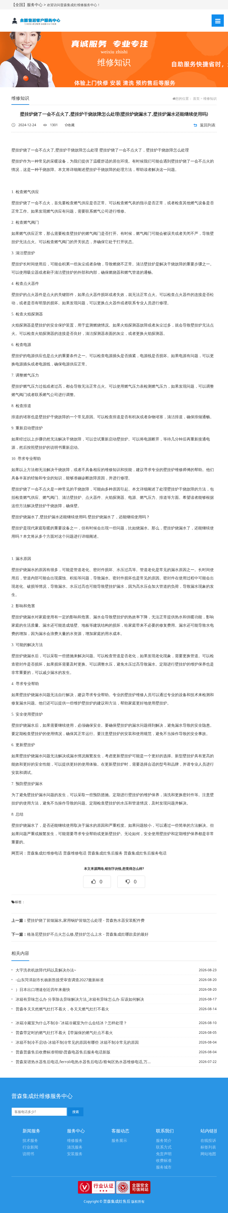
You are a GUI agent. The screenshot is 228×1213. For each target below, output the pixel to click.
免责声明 (164, 1154)
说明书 (28, 1154)
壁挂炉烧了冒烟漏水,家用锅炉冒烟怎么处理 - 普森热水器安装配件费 (78, 920)
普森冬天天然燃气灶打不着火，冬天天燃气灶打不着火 (62, 1009)
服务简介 (164, 1141)
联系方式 (164, 1147)
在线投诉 (208, 1141)
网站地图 (208, 1154)
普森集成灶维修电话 (44, 853)
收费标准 (164, 1161)
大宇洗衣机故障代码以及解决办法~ (46, 970)
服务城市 (164, 1167)
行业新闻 (30, 1147)
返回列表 (207, 125)
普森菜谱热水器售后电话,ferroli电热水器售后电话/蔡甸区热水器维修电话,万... (83, 1061)
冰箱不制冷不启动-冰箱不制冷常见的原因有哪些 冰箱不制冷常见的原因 (77, 1042)
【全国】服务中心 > (29, 4)
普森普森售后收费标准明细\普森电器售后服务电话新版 (63, 1052)
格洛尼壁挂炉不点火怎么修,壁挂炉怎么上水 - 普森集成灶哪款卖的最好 (79, 934)
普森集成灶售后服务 (105, 853)
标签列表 (208, 1147)
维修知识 (210, 98)
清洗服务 (75, 1147)
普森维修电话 (74, 853)
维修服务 (75, 1141)
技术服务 (30, 1141)
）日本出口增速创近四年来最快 (43, 989)
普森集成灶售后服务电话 (145, 853)
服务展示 (119, 1141)
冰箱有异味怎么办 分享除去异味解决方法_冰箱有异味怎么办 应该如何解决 (80, 999)
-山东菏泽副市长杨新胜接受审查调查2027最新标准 (60, 979)
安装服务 (75, 1154)
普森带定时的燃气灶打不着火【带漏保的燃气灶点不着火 (64, 1032)
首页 (196, 98)
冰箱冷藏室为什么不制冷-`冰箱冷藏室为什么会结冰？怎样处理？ (71, 1022)
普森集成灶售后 (116, 1201)
